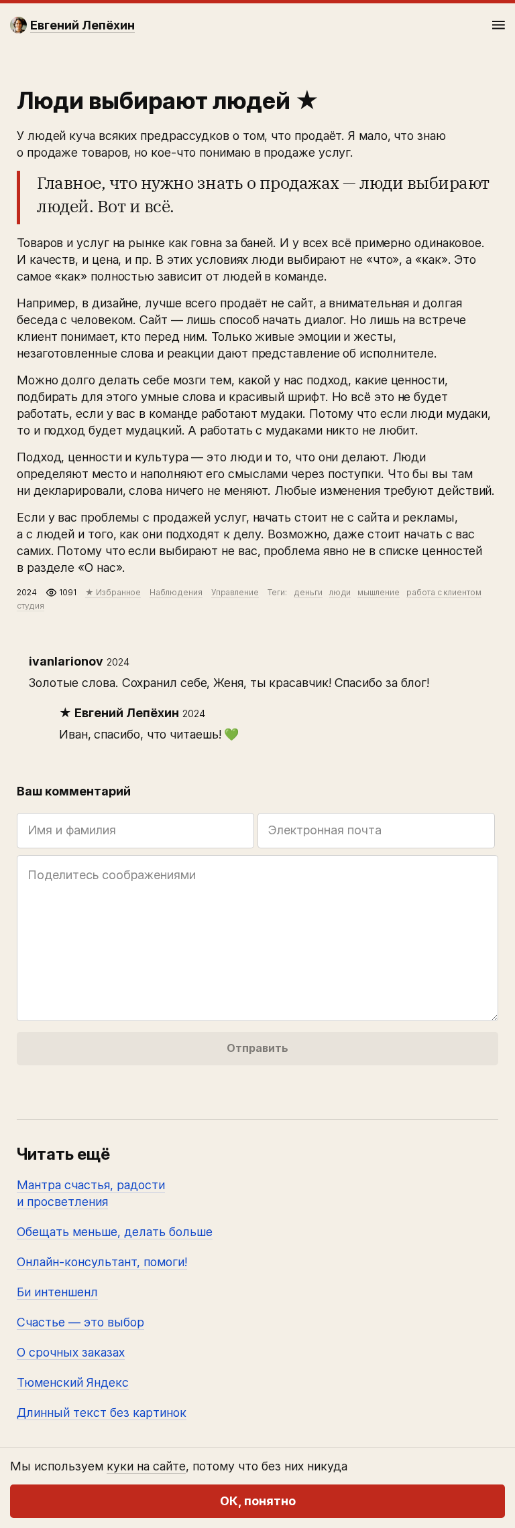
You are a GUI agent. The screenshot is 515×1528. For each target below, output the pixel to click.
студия (30, 606)
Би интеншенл (57, 1292)
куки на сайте (146, 1466)
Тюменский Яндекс (73, 1382)
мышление (378, 592)
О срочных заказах (71, 1352)
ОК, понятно (258, 1501)
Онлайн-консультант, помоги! (102, 1262)
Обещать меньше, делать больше (115, 1232)
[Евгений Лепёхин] (18, 25)
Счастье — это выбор (80, 1322)
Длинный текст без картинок (101, 1412)
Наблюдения (176, 592)
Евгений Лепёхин (126, 713)
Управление (235, 592)
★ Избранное (113, 592)
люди (340, 592)
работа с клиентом (443, 592)
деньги (308, 592)
